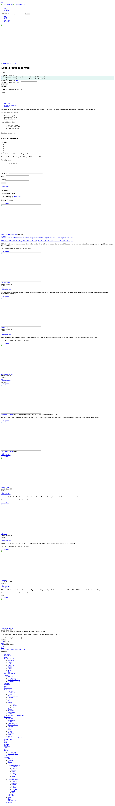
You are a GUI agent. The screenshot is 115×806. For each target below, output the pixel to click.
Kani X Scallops (14, 241)
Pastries (10, 702)
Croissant (14, 705)
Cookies (10, 664)
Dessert (10, 762)
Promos (10, 709)
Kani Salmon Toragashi (28, 237)
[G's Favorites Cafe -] (13, 4)
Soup (13, 778)
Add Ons (7, 654)
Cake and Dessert (13, 696)
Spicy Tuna (69, 237)
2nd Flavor (4, 236)
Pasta (9, 701)
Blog (5, 17)
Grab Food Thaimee (13, 779)
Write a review (5, 186)
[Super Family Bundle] (57, 613)
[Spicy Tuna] (57, 518)
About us (7, 20)
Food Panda (7, 689)
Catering (6, 675)
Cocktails (7, 684)
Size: (2, 332)
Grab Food (7, 717)
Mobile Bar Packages (14, 681)
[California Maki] (57, 267)
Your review (5, 173)
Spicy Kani (63, 237)
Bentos (10, 694)
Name (3, 176)
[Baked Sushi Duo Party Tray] (57, 219)
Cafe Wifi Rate (12, 752)
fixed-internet (8, 688)
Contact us (7, 22)
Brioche (10, 662)
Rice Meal (14, 775)
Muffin (10, 670)
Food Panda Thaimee (14, 765)
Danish (10, 667)
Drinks (6, 686)
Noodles (14, 773)
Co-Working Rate (13, 754)
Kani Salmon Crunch (54, 241)
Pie (9, 672)
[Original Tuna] (57, 472)
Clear (16, 80)
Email (3, 179)
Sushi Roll (7, 755)
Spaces (6, 750)
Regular (5, 289)
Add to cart (4, 84)
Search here (4, 13)
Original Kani (48, 237)
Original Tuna (56, 237)
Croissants (11, 665)
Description (7, 103)
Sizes (2, 80)
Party (9, 289)
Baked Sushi (17, 196)
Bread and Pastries (9, 659)
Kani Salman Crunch (16, 237)
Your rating (4, 160)
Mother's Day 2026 (9, 739)
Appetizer (10, 760)
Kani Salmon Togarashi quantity (10, 82)
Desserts (14, 770)
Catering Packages (13, 678)
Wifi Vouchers (8, 802)
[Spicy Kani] (57, 565)
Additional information (10, 105)
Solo (2, 289)
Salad (9, 734)
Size (2, 287)
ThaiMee (6, 757)
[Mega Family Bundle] (57, 399)
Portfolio (6, 18)
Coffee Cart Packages (14, 680)
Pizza (5, 742)
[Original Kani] (57, 312)
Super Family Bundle (7, 628)
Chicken (6, 683)
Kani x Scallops (39, 237)
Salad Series (11, 712)
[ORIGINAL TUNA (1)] (27, 62)
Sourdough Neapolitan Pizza (16, 715)
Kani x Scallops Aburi (7, 374)
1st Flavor (3, 239)
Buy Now (3, 86)
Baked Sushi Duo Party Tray (9, 234)
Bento (6, 657)
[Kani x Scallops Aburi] (57, 358)
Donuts (10, 668)
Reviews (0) (7, 106)
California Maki (5, 237)
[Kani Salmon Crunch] (57, 436)
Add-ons (10, 691)
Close (2, 641)
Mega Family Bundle (7, 414)
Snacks (10, 713)
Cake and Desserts (9, 673)
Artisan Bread (12, 660)
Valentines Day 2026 (10, 800)
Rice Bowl (11, 710)
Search (27, 13)
